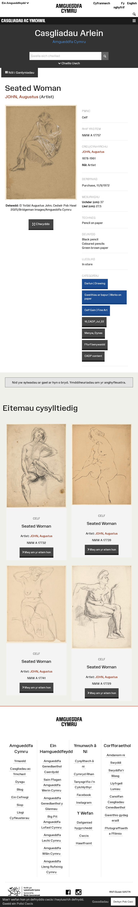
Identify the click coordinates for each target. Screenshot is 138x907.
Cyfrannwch (101, 3)
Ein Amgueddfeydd (14, 2)
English (132, 3)
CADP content (93, 355)
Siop (20, 805)
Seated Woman (36, 526)
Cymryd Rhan (84, 774)
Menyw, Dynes (93, 332)
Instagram (83, 802)
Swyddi (115, 762)
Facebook (84, 795)
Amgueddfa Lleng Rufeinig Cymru (52, 866)
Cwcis (84, 835)
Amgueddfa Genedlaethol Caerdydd (52, 766)
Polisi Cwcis (25, 903)
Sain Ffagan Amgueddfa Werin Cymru (51, 785)
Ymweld (20, 761)
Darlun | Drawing (94, 283)
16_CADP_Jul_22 (94, 321)
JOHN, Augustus (21, 96)
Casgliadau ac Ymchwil (23, 20)
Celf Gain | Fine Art (95, 310)
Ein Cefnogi (20, 797)
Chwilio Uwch (70, 63)
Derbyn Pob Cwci (123, 901)
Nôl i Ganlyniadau (21, 72)
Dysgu (20, 782)
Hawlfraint (84, 843)
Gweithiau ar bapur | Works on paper (102, 296)
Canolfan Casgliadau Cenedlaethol (115, 802)
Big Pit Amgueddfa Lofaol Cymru (51, 822)
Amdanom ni (116, 755)
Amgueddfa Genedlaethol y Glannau (52, 803)
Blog (20, 789)
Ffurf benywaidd (94, 344)
